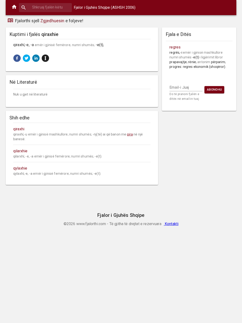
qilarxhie (20, 151)
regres (175, 47)
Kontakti (171, 224)
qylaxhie (20, 168)
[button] (17, 58)
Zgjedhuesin (52, 20)
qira (130, 134)
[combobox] (45, 7)
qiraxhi (18, 129)
